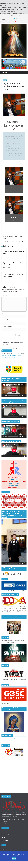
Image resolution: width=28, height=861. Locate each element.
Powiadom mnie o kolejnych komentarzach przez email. (12, 343)
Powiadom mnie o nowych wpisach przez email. (13, 348)
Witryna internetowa (6, 326)
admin (12, 92)
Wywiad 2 (14, 217)
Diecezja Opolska (5, 834)
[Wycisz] (22, 395)
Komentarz (4, 295)
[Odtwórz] (3, 395)
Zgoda (14, 858)
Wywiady (5, 80)
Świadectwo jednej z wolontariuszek (9, 741)
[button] (14, 542)
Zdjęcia (3, 837)
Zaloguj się (3, 849)
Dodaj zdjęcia (4, 840)
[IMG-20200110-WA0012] (16, 633)
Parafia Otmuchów (5, 832)
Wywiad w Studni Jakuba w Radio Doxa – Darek (13, 237)
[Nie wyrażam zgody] (26, 856)
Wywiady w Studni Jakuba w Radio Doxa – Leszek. (13, 275)
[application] (14, 390)
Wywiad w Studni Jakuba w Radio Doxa (15, 242)
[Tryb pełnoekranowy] (24, 395)
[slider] (13, 563)
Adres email (4, 320)
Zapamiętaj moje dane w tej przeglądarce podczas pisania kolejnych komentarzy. (12, 336)
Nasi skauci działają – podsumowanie (14, 18)
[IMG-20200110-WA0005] (11, 633)
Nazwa (3, 313)
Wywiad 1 (14, 188)
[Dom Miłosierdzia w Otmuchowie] (3, 72)
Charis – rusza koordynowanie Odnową (10, 738)
